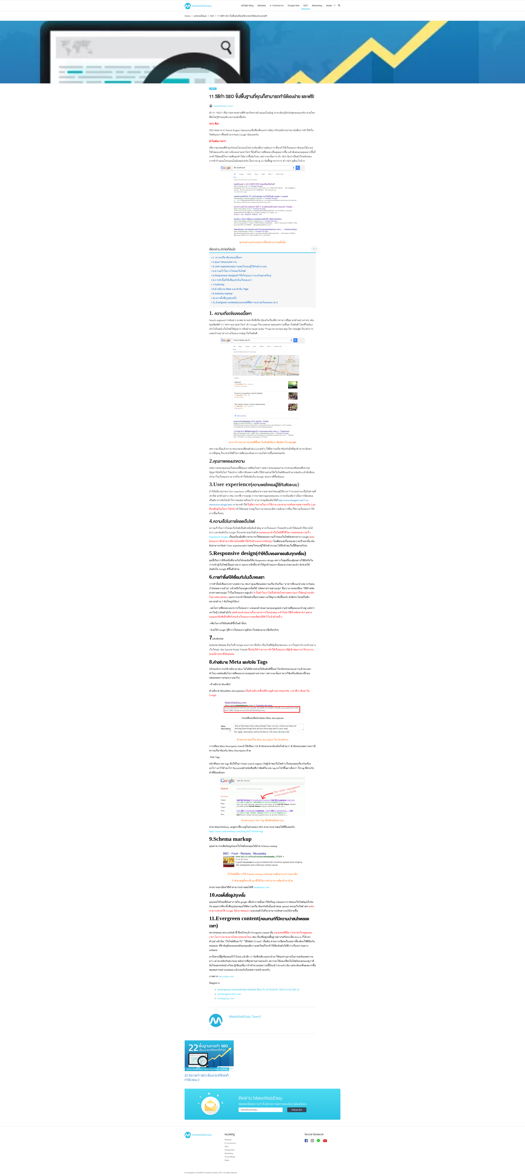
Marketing (317, 6)
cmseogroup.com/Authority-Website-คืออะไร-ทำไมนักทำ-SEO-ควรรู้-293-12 (258, 989)
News (329, 6)
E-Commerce (277, 6)
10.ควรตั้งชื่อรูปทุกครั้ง (225, 298)
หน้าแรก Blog (247, 6)
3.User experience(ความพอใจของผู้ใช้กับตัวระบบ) (240, 266)
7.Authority (218, 284)
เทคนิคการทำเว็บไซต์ (220, 1069)
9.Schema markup (223, 293)
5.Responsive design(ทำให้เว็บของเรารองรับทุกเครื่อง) (242, 275)
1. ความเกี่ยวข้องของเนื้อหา (227, 257)
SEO (305, 6)
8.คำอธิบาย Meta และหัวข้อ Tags (230, 289)
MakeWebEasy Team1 (223, 106)
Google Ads (293, 6)
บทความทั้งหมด (192, 1069)
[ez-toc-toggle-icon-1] (313, 249)
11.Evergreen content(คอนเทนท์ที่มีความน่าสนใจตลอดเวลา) (245, 302)
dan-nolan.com (226, 976)
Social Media (230, 1156)
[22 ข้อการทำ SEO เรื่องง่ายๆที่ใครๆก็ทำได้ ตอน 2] (209, 1055)
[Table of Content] (314, 249)
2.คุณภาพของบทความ (225, 262)
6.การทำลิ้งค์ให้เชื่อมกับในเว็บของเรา (232, 280)
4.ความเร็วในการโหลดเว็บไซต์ (229, 271)
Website (262, 6)
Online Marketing (205, 1069)
